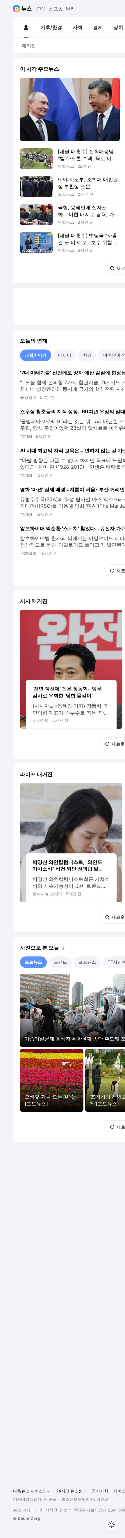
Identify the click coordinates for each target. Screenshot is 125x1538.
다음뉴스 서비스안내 (32, 1490)
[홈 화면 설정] (111, 1524)
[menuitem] (26, 27)
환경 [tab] (87, 355)
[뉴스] (27, 8)
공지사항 (100, 1490)
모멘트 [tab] (60, 962)
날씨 (70, 9)
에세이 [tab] (64, 355)
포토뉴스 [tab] (33, 962)
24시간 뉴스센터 (71, 1490)
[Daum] (17, 8)
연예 (41, 9)
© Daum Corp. (27, 1518)
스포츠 (56, 9)
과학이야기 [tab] (36, 355)
